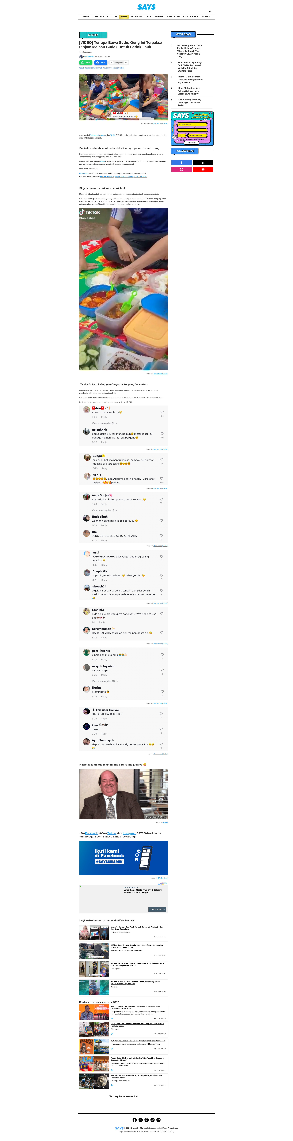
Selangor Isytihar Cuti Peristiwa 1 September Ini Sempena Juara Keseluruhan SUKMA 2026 (135, 1007)
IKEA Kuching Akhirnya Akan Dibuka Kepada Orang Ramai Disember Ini (138, 1041)
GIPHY (165, 822)
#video (121, 68)
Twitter (111, 833)
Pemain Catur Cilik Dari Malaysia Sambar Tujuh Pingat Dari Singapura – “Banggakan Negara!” (138, 1059)
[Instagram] (146, 1119)
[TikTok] (152, 1119)
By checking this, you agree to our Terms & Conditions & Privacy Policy (193, 140)
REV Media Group (147, 1128)
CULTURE (112, 16)
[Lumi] (158, 1119)
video (102, 161)
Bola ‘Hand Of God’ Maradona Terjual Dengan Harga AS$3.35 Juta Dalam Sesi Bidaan (136, 1077)
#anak (81, 68)
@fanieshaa (83, 174)
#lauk (93, 68)
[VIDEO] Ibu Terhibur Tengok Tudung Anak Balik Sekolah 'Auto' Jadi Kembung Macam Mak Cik (137, 964)
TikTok (112, 135)
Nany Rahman (89, 56)
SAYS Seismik (163, 878)
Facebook (91, 833)
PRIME (124, 16)
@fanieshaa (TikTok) (160, 123)
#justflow (173, 16)
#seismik (114, 68)
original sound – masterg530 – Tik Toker (131, 177)
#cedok (88, 68)
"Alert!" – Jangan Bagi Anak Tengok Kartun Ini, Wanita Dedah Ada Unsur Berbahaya (137, 928)
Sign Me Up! (191, 142)
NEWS (86, 16)
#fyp (102, 177)
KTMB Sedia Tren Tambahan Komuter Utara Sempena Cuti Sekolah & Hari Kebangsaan (137, 1025)
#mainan (106, 68)
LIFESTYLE (98, 16)
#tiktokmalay (109, 177)
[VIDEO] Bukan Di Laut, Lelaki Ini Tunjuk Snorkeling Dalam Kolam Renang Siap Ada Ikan (135, 983)
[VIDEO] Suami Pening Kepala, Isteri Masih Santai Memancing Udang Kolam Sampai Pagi (137, 946)
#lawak (99, 68)
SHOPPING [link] (136, 16)
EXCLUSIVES (189, 16)
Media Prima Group (170, 1128)
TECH (148, 16)
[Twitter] (140, 1119)
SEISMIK (159, 16)
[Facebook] (135, 1119)
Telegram (94, 135)
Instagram (102, 135)
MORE (205, 16)
